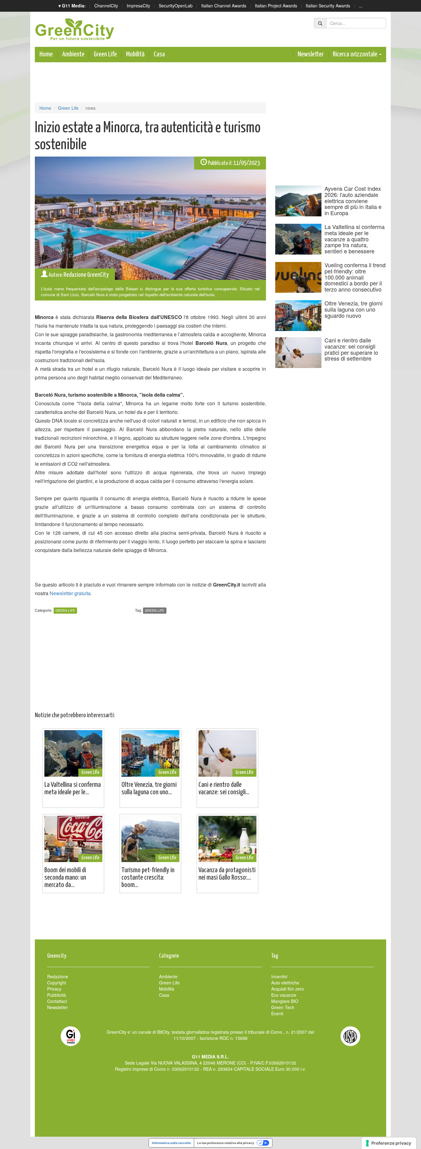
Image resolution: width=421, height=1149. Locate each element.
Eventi (277, 1013)
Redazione (57, 976)
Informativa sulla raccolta (171, 1143)
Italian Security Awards (328, 5)
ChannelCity (106, 5)
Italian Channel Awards (223, 5)
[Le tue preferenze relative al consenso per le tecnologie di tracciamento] (389, 1143)
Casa (159, 54)
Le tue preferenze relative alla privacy (225, 1143)
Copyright (56, 982)
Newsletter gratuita (70, 593)
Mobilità (135, 54)
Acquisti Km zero (287, 989)
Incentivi (279, 976)
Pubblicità (56, 995)
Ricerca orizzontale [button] (355, 54)
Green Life (105, 54)
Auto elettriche (285, 982)
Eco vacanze (283, 995)
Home (46, 54)
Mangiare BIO (284, 1001)
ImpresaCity (138, 5)
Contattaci (57, 1001)
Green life (154, 610)
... (360, 5)
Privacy (54, 989)
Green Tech (282, 1007)
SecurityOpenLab (176, 5)
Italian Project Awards (276, 5)
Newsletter (311, 54)
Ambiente (73, 54)
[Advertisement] (210, 919)
